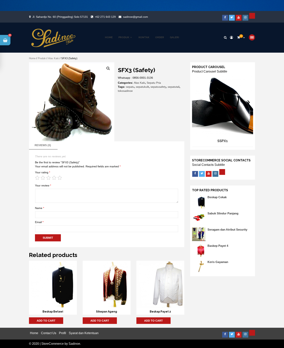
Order (159, 37)
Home (109, 37)
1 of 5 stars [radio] (37, 177)
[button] (108, 68)
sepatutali (173, 86)
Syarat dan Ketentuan (84, 333)
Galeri (174, 37)
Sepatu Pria (154, 82)
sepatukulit (142, 86)
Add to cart (46, 320)
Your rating (42, 172)
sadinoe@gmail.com (135, 16)
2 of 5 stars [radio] (43, 177)
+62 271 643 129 (105, 16)
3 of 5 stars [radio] (48, 177)
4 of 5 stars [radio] (54, 177)
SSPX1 (222, 141)
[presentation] (196, 101)
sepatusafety (158, 86)
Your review (43, 185)
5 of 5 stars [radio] (59, 177)
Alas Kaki (53, 58)
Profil (62, 333)
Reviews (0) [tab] (43, 145)
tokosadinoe (125, 90)
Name (39, 208)
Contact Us (48, 333)
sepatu (130, 86)
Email (39, 222)
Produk (123, 37)
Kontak (144, 37)
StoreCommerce (52, 343)
